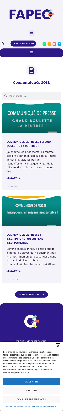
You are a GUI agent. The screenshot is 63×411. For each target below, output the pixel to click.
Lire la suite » (13, 178)
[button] (58, 345)
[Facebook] (44, 44)
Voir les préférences (31, 399)
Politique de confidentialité (18, 407)
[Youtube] (54, 44)
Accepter (31, 381)
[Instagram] (49, 44)
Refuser (31, 390)
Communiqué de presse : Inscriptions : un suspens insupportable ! (24, 238)
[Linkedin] (59, 44)
